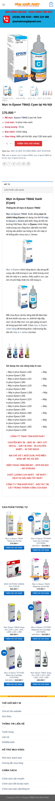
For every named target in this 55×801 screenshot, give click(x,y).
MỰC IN (31, 98)
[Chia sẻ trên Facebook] (9, 164)
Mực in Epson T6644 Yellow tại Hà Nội (14, 540)
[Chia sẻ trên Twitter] (14, 164)
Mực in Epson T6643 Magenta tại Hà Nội (41, 585)
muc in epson (11, 155)
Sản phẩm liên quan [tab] (14, 190)
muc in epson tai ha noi (17, 158)
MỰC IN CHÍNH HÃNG (27, 151)
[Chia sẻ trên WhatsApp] (4, 164)
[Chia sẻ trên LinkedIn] (28, 164)
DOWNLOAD (8, 742)
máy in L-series (20, 332)
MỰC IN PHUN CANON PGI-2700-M (14, 585)
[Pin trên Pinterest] (23, 164)
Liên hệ (5, 737)
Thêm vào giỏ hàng (28, 143)
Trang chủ (7, 98)
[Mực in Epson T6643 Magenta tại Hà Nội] (41, 569)
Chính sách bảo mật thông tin (16, 789)
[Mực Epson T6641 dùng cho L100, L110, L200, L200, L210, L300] (41, 658)
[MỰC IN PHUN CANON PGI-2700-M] (14, 569)
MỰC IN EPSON (43, 151)
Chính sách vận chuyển (13, 779)
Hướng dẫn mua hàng (12, 763)
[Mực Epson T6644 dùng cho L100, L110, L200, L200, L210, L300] (14, 612)
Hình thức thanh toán (12, 758)
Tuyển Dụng (8, 732)
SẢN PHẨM (20, 98)
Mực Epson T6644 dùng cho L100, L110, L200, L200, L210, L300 (14, 629)
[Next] (48, 58)
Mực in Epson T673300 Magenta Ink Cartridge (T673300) (41, 629)
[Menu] (3, 4)
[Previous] (6, 58)
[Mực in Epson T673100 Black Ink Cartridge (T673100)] (14, 658)
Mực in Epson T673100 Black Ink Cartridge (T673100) (14, 675)
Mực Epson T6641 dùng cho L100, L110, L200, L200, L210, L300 (41, 675)
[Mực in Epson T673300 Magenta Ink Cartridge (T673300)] (41, 612)
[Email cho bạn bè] (19, 164)
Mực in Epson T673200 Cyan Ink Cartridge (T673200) (41, 541)
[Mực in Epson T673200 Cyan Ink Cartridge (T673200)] (41, 524)
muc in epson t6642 (25, 155)
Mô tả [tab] (7, 184)
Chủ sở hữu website (11, 711)
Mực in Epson (12, 270)
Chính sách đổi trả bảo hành (15, 784)
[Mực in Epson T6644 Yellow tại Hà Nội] (14, 524)
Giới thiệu (6, 716)
